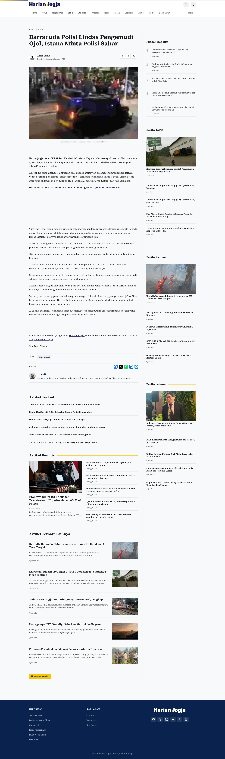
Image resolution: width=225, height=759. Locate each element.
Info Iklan (34, 740)
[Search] (186, 4)
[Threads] (179, 719)
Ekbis (70, 13)
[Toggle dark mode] (193, 4)
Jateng (116, 13)
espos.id (90, 715)
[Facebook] (153, 719)
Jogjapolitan (57, 13)
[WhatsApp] (186, 719)
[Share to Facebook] (116, 367)
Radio (151, 13)
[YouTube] (173, 719)
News (44, 13)
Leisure (141, 13)
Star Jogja (91, 725)
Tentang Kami (35, 715)
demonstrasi (44, 357)
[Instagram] (166, 719)
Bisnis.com (91, 720)
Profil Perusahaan (37, 730)
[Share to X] (121, 367)
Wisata (95, 13)
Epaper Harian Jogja (41, 339)
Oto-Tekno (83, 13)
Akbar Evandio (44, 56)
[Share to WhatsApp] (126, 367)
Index (190, 13)
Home (34, 13)
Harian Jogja (76, 335)
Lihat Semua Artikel (40, 676)
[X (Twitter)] (160, 719)
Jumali (41, 374)
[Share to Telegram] (136, 367)
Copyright (34, 725)
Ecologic (129, 13)
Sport (106, 13)
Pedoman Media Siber (39, 720)
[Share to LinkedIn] (131, 367)
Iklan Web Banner (37, 735)
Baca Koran (164, 13)
